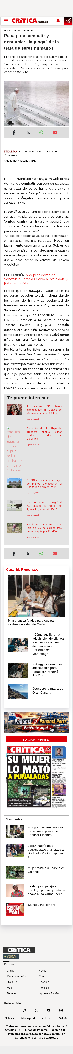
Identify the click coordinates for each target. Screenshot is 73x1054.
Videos (46, 1018)
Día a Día (12, 982)
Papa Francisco (27, 151)
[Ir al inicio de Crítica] (30, 20)
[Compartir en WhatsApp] (43, 132)
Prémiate (44, 987)
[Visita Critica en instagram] (61, 1010)
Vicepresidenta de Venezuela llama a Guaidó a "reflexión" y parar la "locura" (36, 279)
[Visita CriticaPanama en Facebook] (12, 1010)
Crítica (10, 970)
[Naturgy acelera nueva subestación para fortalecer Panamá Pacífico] (18, 670)
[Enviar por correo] (55, 133)
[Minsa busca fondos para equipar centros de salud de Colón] (36, 595)
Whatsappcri (28, 1018)
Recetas (11, 993)
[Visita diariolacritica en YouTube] (48, 1010)
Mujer (10, 987)
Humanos (12, 155)
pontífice (52, 151)
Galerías (63, 1018)
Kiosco (42, 970)
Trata (41, 151)
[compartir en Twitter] (28, 133)
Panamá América (17, 976)
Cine (41, 976)
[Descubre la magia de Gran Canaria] (18, 691)
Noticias (9, 1018)
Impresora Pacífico (49, 993)
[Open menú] (6, 20)
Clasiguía (44, 982)
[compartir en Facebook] (14, 133)
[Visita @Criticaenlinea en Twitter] (24, 1010)
